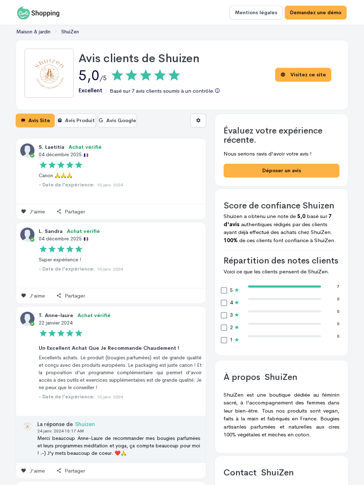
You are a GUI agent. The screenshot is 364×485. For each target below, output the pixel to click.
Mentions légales (256, 12)
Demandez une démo (315, 12)
